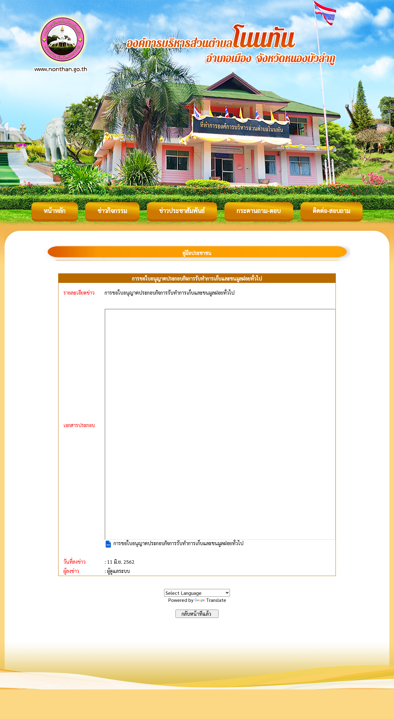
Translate (216, 600)
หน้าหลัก (55, 210)
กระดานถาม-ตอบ (259, 210)
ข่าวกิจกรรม (112, 210)
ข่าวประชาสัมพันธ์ (182, 210)
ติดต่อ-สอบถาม (331, 210)
